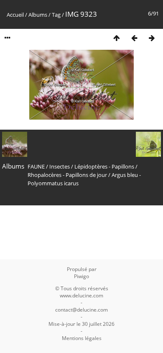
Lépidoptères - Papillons (104, 166)
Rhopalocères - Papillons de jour (67, 175)
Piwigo (81, 276)
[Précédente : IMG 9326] (134, 38)
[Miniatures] (116, 38)
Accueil (15, 14)
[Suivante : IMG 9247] (151, 38)
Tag (56, 14)
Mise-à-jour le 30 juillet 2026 (81, 323)
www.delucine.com (81, 295)
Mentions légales (82, 338)
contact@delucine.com (81, 309)
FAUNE (36, 166)
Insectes (59, 166)
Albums (37, 14)
